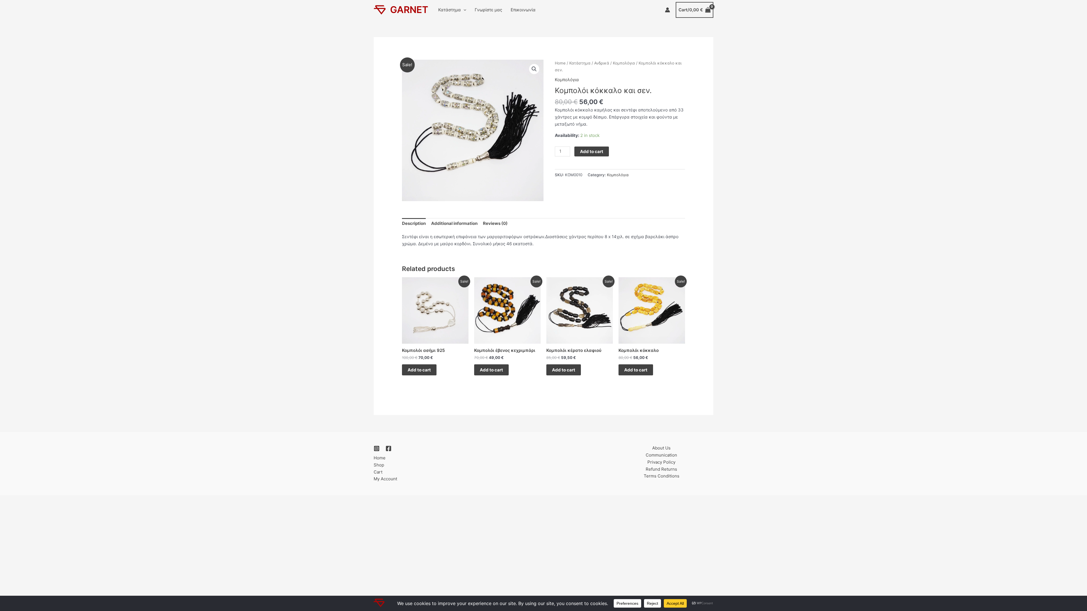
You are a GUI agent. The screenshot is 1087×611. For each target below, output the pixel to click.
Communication (661, 455)
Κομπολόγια (624, 63)
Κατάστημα (449, 9)
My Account (385, 478)
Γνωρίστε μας (488, 9)
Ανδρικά (601, 63)
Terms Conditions (661, 476)
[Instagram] (377, 448)
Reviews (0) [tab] (495, 223)
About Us (661, 448)
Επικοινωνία (523, 9)
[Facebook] (388, 448)
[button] (463, 10)
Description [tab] (414, 223)
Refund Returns (661, 469)
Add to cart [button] (419, 370)
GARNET (409, 9)
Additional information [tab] (454, 223)
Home (560, 63)
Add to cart (591, 151)
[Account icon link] (667, 9)
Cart (378, 472)
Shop (379, 465)
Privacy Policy (661, 462)
